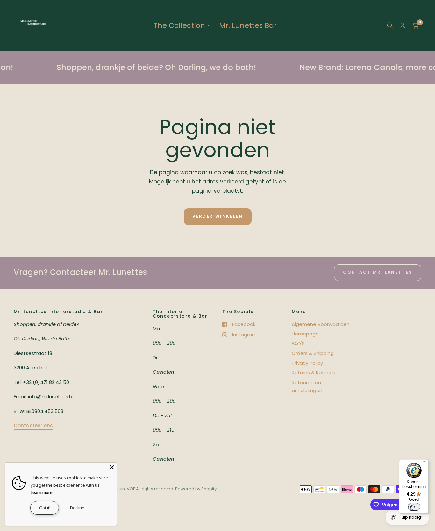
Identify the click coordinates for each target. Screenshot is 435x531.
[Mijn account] (402, 25)
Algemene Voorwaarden (321, 324)
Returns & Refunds (313, 372)
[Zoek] (390, 25)
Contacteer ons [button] (33, 425)
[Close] (112, 467)
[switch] (414, 507)
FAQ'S (298, 343)
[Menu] (425, 463)
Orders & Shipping (313, 353)
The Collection (179, 25)
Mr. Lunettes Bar (248, 25)
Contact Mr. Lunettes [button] (377, 272)
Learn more (42, 492)
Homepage (305, 333)
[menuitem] (181, 25)
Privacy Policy (307, 363)
